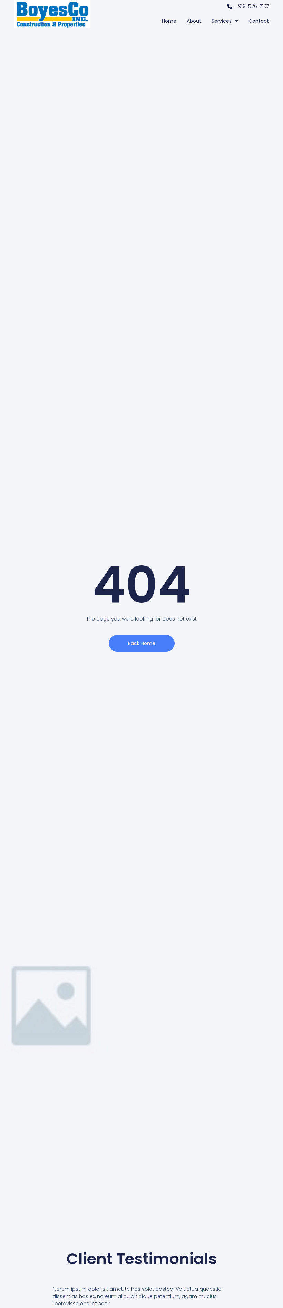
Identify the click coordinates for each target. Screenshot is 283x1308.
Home (169, 21)
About (194, 21)
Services (222, 21)
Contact (258, 21)
